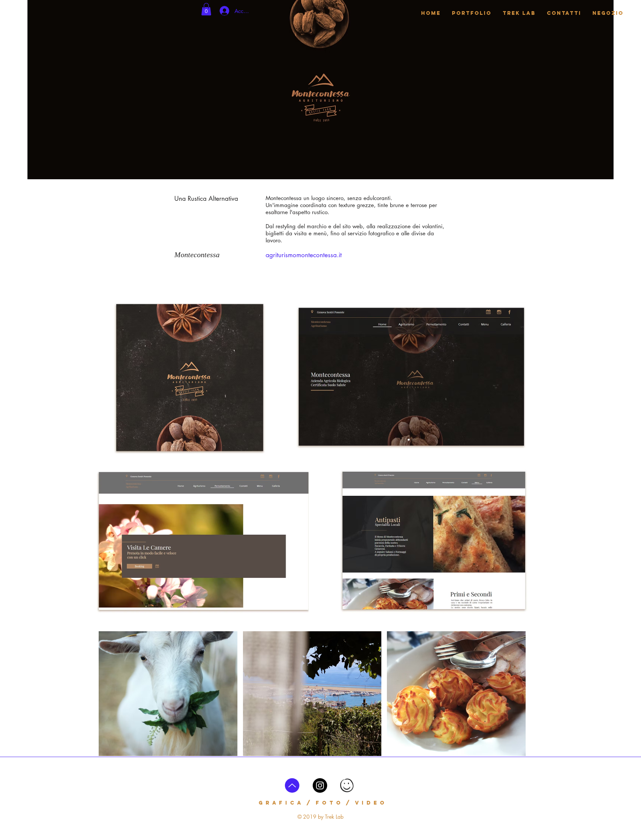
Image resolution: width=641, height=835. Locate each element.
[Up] (292, 785)
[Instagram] (320, 785)
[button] (206, 9)
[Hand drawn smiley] (347, 786)
